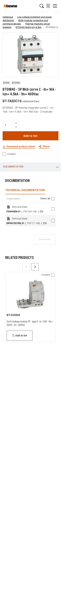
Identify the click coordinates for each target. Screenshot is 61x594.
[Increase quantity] (16, 123)
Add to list (30, 136)
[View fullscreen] (53, 71)
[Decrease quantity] (16, 127)
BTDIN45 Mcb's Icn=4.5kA (28, 27)
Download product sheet (21, 146)
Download (44, 239)
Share (46, 146)
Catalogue (8, 17)
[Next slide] (35, 267)
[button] (41, 6)
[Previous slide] (26, 267)
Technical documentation (25, 190)
